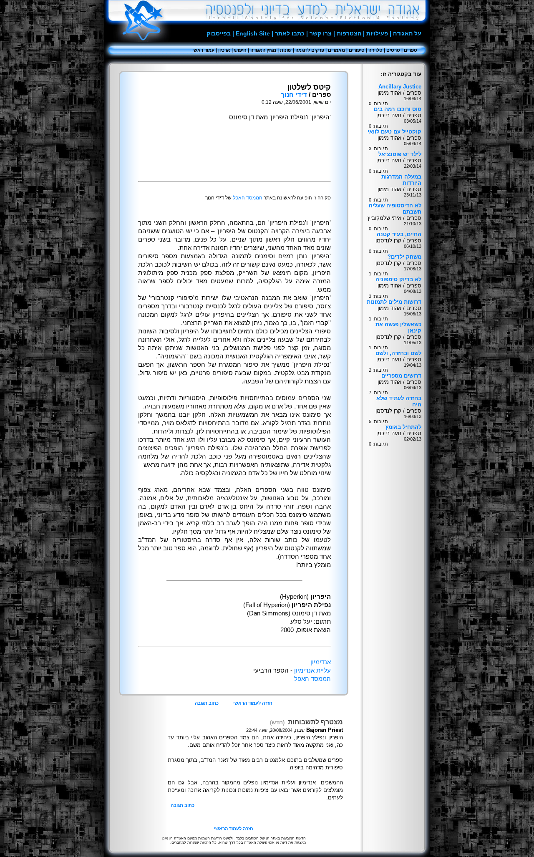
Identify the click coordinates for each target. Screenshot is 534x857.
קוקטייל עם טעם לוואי (394, 132)
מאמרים (336, 50)
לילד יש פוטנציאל (399, 154)
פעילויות (377, 33)
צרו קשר (321, 33)
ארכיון (224, 50)
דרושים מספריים (401, 376)
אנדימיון (320, 662)
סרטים (393, 50)
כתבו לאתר (290, 33)
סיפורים (357, 50)
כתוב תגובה (207, 703)
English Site (253, 33)
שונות (286, 50)
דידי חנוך (294, 94)
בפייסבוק (219, 33)
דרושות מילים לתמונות (394, 302)
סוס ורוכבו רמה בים (397, 109)
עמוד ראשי (203, 50)
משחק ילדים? (404, 257)
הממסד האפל (247, 198)
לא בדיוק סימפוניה (398, 279)
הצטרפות (349, 33)
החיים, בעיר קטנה (399, 234)
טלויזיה (375, 50)
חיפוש (240, 50)
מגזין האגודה (263, 50)
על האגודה (407, 33)
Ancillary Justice (399, 86)
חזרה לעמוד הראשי (252, 703)
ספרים (410, 50)
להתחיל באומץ (403, 427)
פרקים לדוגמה (309, 50)
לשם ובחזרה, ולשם (398, 353)
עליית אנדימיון (312, 670)
